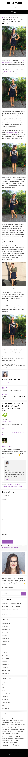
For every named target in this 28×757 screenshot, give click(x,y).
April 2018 (5, 653)
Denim (23, 365)
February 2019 (6, 629)
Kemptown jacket (14, 729)
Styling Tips (5, 699)
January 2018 (5, 658)
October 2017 (5, 667)
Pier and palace (15, 733)
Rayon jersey (5, 736)
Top (19, 744)
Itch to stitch (14, 727)
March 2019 (5, 626)
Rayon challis (14, 735)
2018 (7, 365)
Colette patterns (18, 720)
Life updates (5, 688)
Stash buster (5, 742)
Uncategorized (6, 702)
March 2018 (5, 655)
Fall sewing (5, 726)
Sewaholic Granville (18, 738)
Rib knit (18, 736)
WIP (3, 705)
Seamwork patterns (7, 738)
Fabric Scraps (5, 685)
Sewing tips (5, 696)
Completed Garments (15, 365)
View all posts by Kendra (8, 382)
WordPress (23, 754)
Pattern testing (6, 733)
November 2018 (6, 638)
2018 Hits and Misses (7, 615)
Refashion (12, 736)
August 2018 (5, 641)
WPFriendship (13, 754)
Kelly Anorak (5, 729)
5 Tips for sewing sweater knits (10, 609)
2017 (3, 717)
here (10, 70)
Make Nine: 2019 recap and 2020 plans (12, 603)
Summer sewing (13, 742)
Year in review (5, 708)
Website (4, 534)
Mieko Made (14, 3)
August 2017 (5, 673)
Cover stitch (5, 724)
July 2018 (4, 644)
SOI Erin (4, 367)
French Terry (16, 726)
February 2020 (6, 623)
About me (22, 717)
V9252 (4, 745)
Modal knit (14, 731)
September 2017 (6, 670)
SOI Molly (16, 740)
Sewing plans (5, 690)
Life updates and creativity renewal (11, 606)
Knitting (22, 729)
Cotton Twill (17, 722)
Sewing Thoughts (6, 693)
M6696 (8, 731)
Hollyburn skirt (6, 727)
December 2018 (6, 635)
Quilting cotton (6, 735)
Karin (3, 444)
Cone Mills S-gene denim (11, 132)
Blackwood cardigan (7, 720)
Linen (3, 731)
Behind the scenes (13, 718)
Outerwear (20, 731)
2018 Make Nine (8, 71)
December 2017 (6, 661)
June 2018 (4, 647)
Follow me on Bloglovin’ (8, 587)
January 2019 (5, 632)
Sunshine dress (6, 744)
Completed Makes (12, 364)
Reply (3, 428)
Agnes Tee (4, 718)
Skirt (11, 740)
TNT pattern (14, 744)
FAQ (10, 726)
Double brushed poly (15, 724)
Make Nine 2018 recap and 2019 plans (11, 612)
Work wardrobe (11, 745)
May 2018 (4, 650)
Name (4, 520)
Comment (4, 499)
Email (4, 527)
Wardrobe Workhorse (13, 367)
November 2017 (6, 664)
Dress (22, 724)
